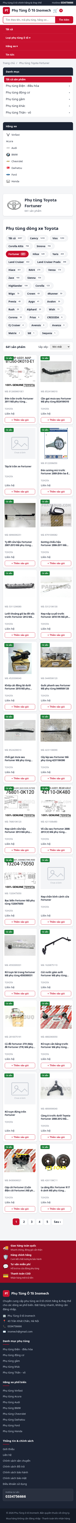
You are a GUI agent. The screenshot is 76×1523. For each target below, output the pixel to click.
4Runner (55, 293)
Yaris (58, 254)
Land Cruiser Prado (51, 262)
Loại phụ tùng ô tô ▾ (18, 37)
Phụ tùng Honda (12, 1431)
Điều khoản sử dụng (15, 1484)
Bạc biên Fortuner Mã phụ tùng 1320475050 (20, 902)
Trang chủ (9, 63)
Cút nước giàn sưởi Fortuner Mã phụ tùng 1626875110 (54, 974)
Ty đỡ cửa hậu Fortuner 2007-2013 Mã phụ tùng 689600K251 (18, 544)
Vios (58, 238)
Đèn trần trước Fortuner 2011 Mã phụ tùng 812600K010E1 (19, 400)
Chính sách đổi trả (14, 1466)
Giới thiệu (8, 1449)
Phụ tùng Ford (11, 1425)
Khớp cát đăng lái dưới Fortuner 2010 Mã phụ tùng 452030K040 (18, 687)
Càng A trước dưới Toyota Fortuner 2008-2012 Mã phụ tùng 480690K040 (55, 1117)
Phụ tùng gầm (15, 99)
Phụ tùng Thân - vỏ (18, 112)
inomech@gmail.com (20, 1331)
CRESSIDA (54, 317)
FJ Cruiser (16, 325)
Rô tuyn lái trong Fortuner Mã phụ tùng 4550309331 (20, 974)
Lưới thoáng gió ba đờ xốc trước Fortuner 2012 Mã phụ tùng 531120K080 (20, 615)
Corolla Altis (18, 246)
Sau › (57, 1222)
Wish (54, 309)
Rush (13, 309)
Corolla (43, 285)
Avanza (58, 325)
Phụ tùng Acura (12, 1396)
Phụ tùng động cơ (18, 92)
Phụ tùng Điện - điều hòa (22, 86)
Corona (15, 317)
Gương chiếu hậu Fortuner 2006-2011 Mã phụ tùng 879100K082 (53, 544)
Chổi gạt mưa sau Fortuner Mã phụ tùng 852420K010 (18, 759)
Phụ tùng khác (15, 106)
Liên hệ (7, 1455)
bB (31, 333)
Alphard (34, 309)
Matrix (14, 333)
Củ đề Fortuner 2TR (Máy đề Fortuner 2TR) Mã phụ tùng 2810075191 (19, 1046)
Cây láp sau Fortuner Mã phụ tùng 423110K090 (55, 759)
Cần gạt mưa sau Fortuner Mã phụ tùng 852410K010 (56, 400)
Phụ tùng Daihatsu (14, 1419)
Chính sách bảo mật (15, 1478)
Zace (13, 277)
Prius (34, 317)
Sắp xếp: (43, 347)
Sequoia (48, 333)
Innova (44, 246)
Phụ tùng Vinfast (13, 1390)
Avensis (37, 325)
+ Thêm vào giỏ (20, 420)
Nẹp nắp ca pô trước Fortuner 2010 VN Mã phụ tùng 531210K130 (55, 615)
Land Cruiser (18, 262)
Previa (14, 301)
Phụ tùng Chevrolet (14, 1413)
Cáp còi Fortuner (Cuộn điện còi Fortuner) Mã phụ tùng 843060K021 (20, 1189)
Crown (33, 293)
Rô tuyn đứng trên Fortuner (15, 1113)
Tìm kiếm (64, 19)
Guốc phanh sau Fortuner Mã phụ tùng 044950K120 (55, 687)
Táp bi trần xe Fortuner (18, 466)
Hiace (14, 270)
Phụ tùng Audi (11, 1402)
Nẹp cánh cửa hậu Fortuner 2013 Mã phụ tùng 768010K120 (17, 830)
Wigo (13, 293)
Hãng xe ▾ (12, 46)
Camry (37, 238)
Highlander (18, 285)
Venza (54, 270)
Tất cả (9, 29)
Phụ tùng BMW (12, 1408)
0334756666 (15, 1326)
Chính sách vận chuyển (16, 1460)
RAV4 (34, 270)
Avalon (53, 301)
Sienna (34, 277)
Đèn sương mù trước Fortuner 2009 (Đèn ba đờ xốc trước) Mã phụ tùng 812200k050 (55, 472)
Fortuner (16, 254)
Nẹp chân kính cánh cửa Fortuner (55, 898)
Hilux (39, 254)
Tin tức (10, 54)
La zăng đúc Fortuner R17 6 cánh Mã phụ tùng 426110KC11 (55, 1189)
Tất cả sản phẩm (16, 79)
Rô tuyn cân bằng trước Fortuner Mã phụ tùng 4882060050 (54, 1046)
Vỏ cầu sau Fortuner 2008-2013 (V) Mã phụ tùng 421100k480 (55, 830)
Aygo (33, 301)
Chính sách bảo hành (15, 1472)
